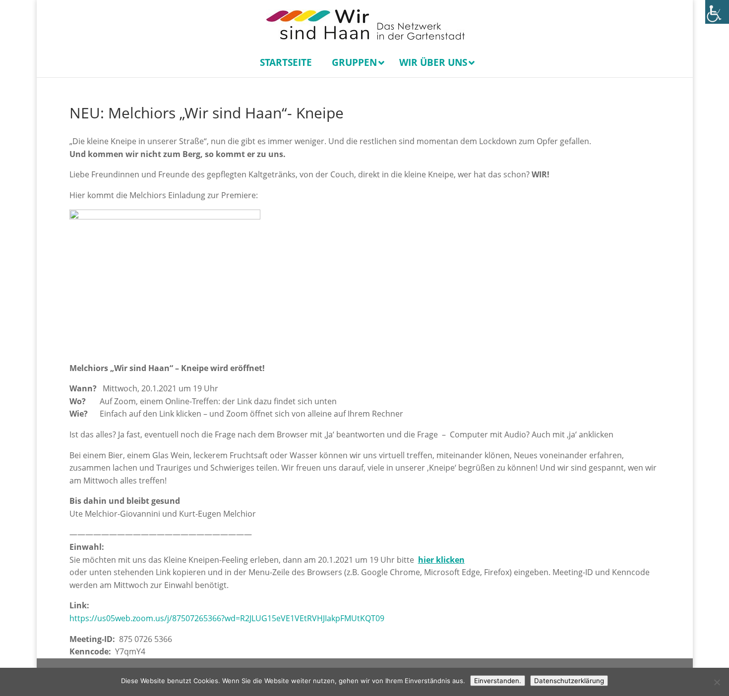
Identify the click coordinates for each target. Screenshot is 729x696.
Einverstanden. (497, 681)
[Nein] (717, 682)
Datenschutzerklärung (569, 681)
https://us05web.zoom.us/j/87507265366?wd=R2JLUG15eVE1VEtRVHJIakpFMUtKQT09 (226, 618)
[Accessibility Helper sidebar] (717, 12)
